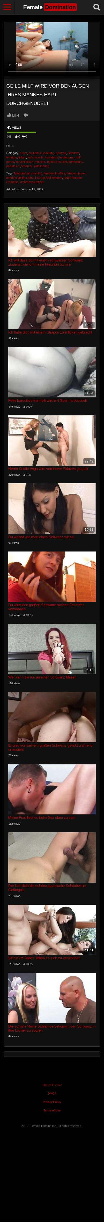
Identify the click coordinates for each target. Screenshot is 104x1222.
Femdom (73, 153)
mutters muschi (57, 162)
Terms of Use (52, 1110)
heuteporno (66, 157)
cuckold (34, 153)
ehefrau (61, 153)
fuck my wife (36, 157)
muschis (40, 162)
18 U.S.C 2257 (52, 1085)
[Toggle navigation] (7, 7)
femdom (11, 157)
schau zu (27, 166)
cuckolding (47, 153)
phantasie (12, 166)
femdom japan (76, 173)
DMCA (52, 1093)
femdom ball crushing (28, 173)
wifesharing (41, 166)
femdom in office (54, 173)
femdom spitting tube (20, 177)
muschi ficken (24, 162)
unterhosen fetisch (32, 182)
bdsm (23, 153)
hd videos (51, 157)
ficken (22, 157)
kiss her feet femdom (48, 177)
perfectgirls (75, 162)
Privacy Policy (52, 1102)
